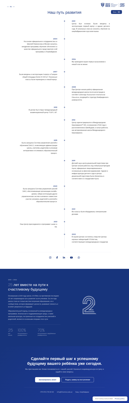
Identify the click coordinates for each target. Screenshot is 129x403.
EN (14, 6)
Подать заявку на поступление (77, 380)
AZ (8, 6)
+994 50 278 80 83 (47, 392)
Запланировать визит (47, 380)
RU (11, 6)
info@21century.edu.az (64, 392)
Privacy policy (120, 399)
